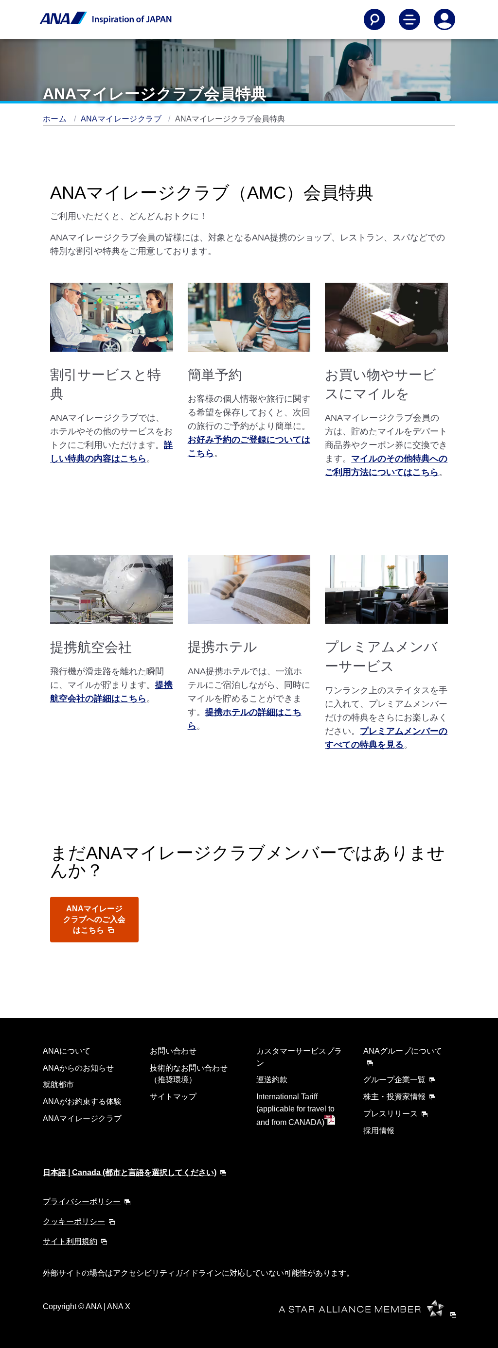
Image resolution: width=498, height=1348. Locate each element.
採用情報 (378, 1130)
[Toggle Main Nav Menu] (409, 19)
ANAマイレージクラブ (122, 119)
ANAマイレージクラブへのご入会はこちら (94, 919)
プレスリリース (390, 1113)
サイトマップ (173, 1096)
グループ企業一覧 (394, 1079)
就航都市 (58, 1084)
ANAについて (66, 1051)
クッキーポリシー (74, 1221)
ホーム (56, 119)
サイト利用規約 (70, 1241)
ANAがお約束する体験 (82, 1101)
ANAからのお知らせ (78, 1068)
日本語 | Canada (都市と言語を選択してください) (129, 1172)
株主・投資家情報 (394, 1096)
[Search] (374, 19)
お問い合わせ (173, 1051)
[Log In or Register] (444, 19)
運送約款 (271, 1079)
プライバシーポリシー (82, 1201)
